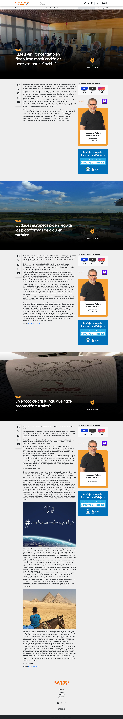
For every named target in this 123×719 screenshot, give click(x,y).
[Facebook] (85, 3)
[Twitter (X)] (93, 88)
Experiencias (57, 8)
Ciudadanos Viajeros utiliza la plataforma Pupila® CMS (61, 717)
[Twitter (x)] (89, 3)
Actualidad (25, 8)
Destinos (32, 8)
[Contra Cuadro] (34, 3)
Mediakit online (61, 709)
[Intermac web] (93, 161)
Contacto (61, 710)
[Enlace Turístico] (42, 3)
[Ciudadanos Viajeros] (22, 3)
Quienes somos (61, 708)
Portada (17, 8)
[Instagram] (92, 3)
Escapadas (41, 8)
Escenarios (49, 8)
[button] (18, 86)
